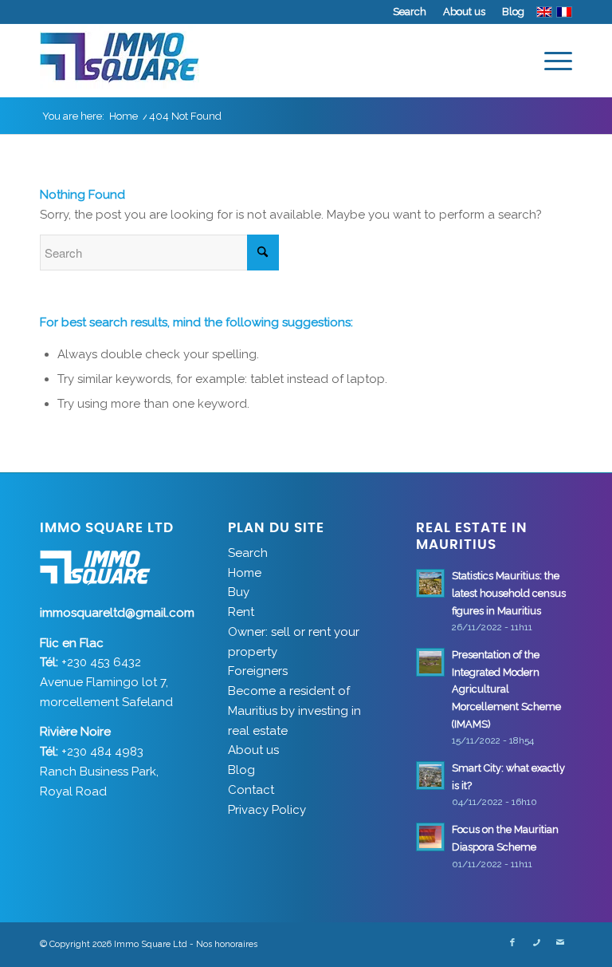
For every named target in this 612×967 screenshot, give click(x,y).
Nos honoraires (226, 944)
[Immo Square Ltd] (119, 61)
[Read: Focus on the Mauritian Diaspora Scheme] (430, 837)
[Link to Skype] (536, 943)
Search (409, 12)
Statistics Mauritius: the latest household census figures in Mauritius (509, 593)
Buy (238, 592)
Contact (251, 790)
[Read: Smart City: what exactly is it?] (430, 775)
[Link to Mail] (560, 943)
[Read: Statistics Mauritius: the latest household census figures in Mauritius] (430, 583)
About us (464, 12)
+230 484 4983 (102, 751)
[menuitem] (410, 12)
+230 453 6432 (101, 662)
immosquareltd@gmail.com (117, 613)
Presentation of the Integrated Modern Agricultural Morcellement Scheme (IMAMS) (506, 689)
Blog (513, 12)
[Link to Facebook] (512, 943)
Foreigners (258, 671)
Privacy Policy (267, 810)
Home (244, 573)
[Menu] (550, 61)
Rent (241, 612)
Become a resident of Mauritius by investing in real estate (294, 711)
